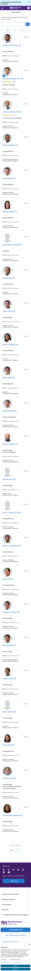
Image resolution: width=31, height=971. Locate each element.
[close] (29, 3)
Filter (8, 30)
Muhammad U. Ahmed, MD (12, 245)
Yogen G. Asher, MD (9, 678)
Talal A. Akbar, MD (9, 311)
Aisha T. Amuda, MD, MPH (12, 512)
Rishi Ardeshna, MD (9, 645)
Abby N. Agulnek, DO (10, 211)
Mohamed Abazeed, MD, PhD (13, 78)
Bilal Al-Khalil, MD (9, 377)
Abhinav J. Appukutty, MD (11, 546)
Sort (22, 30)
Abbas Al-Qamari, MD (10, 444)
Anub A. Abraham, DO (10, 145)
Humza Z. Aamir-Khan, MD (12, 45)
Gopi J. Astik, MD (8, 745)
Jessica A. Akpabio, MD (10, 344)
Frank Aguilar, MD (9, 178)
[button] (2, 7)
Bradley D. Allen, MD (10, 411)
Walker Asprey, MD (9, 712)
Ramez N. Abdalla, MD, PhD (12, 112)
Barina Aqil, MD (8, 579)
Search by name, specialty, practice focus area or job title (14, 18)
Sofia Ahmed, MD (9, 278)
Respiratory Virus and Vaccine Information (11, 3)
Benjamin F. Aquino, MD (11, 612)
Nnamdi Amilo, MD (9, 479)
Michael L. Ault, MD (9, 778)
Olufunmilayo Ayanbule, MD (12, 815)
